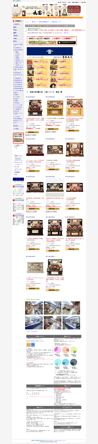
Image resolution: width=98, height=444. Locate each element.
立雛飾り (17, 57)
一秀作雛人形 (17, 78)
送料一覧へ (66, 32)
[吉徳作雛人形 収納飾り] (61, 64)
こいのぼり (16, 128)
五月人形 (15, 125)
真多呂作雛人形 (18, 86)
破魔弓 (15, 32)
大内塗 (15, 38)
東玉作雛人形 (17, 72)
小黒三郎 (15, 35)
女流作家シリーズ (19, 65)
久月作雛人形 (17, 47)
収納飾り (17, 52)
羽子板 (15, 30)
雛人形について (18, 120)
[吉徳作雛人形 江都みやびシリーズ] (61, 81)
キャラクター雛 (18, 105)
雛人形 (15, 41)
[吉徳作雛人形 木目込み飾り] (61, 75)
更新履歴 (15, 174)
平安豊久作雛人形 (18, 67)
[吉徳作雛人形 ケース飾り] (38, 70)
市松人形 (16, 111)
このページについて (58, 440)
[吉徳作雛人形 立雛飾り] (38, 75)
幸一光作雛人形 (18, 84)
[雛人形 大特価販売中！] (46, 15)
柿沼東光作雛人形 (18, 88)
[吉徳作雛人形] (50, 58)
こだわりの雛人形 (18, 90)
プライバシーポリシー (49, 440)
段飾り (17, 51)
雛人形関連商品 (18, 118)
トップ (27, 21)
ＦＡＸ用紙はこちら (18, 164)
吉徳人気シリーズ (19, 60)
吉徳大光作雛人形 (18, 49)
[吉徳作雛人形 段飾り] (38, 64)
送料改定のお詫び (18, 157)
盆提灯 (15, 27)
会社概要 (33, 440)
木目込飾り (18, 59)
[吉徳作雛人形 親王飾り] (61, 70)
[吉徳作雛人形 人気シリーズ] (38, 81)
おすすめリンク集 (18, 168)
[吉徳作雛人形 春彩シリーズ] (38, 87)
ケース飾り (18, 54)
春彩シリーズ (18, 63)
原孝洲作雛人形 (18, 80)
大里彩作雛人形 (18, 82)
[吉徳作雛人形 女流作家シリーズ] (61, 87)
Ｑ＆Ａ (16, 122)
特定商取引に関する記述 (40, 440)
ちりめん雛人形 (18, 107)
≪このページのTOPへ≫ (31, 331)
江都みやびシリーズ (20, 62)
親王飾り (17, 55)
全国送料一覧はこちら (19, 160)
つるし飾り (17, 116)
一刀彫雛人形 (17, 109)
